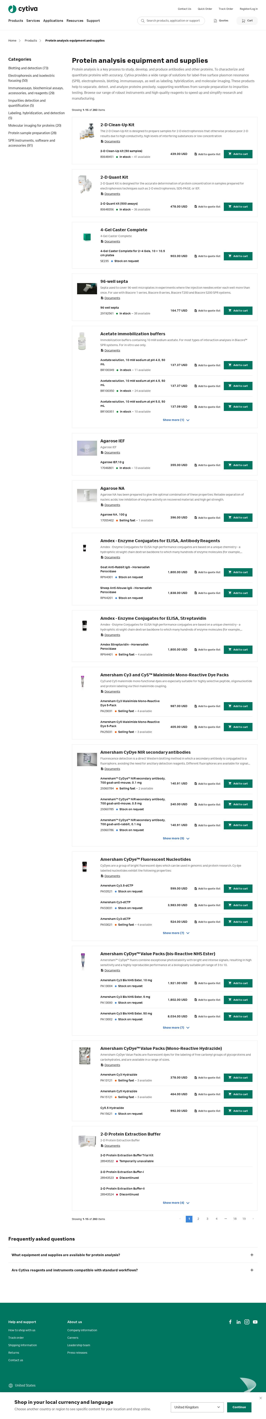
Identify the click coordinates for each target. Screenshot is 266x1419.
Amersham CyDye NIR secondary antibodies (145, 752)
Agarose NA (112, 488)
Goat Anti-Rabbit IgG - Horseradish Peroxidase (125, 569)
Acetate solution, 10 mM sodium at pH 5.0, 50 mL (132, 404)
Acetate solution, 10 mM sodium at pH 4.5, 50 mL (132, 383)
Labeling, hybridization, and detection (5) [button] (36, 115)
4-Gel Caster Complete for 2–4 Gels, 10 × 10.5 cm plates (132, 253)
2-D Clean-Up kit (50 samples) (121, 151)
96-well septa (114, 281)
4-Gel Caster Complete (123, 230)
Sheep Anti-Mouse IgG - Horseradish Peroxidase (126, 590)
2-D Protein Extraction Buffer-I (122, 1172)
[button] (189, 1219)
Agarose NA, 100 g (113, 514)
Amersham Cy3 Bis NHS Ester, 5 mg (125, 997)
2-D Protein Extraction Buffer (130, 1134)
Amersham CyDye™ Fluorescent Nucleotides (145, 859)
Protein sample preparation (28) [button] (32, 133)
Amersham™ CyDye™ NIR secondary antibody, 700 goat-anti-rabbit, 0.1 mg (132, 822)
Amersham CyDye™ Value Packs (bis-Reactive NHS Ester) (157, 954)
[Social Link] (230, 1321)
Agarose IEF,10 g (112, 462)
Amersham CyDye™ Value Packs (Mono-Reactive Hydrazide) (161, 1048)
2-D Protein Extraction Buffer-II (122, 1188)
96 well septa (109, 307)
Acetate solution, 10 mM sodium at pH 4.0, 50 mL (132, 362)
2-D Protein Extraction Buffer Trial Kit (126, 1155)
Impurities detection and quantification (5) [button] (27, 103)
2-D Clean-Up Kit (117, 125)
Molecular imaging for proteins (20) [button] (34, 125)
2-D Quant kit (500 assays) (119, 203)
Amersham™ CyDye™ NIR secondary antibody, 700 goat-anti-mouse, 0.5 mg (132, 801)
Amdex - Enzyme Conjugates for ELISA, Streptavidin (153, 618)
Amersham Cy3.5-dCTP (116, 885)
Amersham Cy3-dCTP (115, 902)
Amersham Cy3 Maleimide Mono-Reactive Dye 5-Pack (130, 703)
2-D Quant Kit (114, 177)
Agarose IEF (112, 441)
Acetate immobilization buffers (132, 334)
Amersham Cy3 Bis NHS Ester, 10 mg (126, 980)
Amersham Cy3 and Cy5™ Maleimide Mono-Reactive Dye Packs (164, 675)
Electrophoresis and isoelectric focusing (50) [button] (31, 78)
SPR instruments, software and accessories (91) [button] (31, 143)
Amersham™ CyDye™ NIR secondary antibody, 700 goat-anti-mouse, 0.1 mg (132, 780)
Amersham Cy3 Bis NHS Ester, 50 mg (126, 1013)
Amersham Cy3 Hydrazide (118, 1074)
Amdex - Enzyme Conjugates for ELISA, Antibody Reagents (160, 541)
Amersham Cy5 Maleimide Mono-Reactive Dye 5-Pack (130, 724)
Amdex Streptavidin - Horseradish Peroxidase (124, 647)
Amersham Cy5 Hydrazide (118, 1091)
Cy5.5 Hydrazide (112, 1108)
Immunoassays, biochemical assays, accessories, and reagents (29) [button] (36, 90)
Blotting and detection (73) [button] (28, 68)
